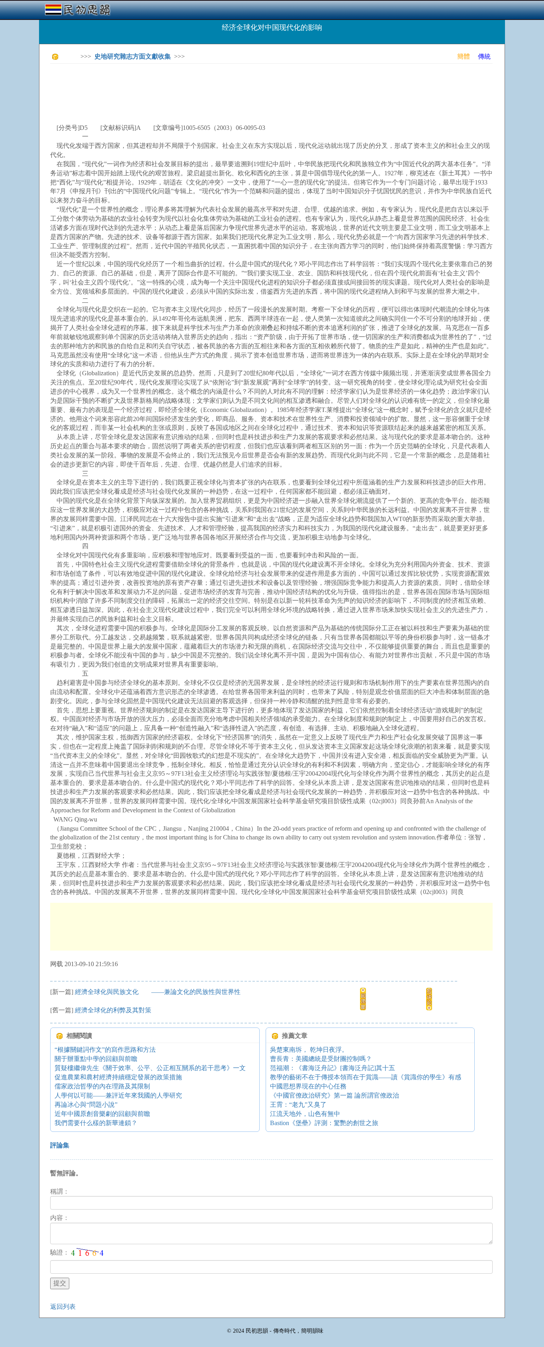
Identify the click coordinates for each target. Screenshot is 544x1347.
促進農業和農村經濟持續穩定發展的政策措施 (118, 1077)
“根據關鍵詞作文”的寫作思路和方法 (105, 1049)
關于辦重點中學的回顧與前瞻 (96, 1058)
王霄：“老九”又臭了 (298, 1104)
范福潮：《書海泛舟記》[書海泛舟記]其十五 (332, 1068)
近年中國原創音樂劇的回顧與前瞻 (102, 1113)
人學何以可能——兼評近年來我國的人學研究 (118, 1095)
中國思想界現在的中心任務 (308, 1086)
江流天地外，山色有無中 (305, 1113)
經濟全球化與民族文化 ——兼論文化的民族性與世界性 (158, 991)
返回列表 (63, 1306)
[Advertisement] (195, 88)
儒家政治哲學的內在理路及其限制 (102, 1086)
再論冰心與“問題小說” (86, 1104)
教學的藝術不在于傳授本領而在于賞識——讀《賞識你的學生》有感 (365, 1077)
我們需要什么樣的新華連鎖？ (96, 1123)
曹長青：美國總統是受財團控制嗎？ (321, 1058)
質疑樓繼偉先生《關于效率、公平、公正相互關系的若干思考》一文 (150, 1068)
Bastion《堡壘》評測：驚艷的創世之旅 (324, 1123)
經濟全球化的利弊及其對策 (113, 1010)
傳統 (484, 56)
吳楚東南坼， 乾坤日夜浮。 (309, 1049)
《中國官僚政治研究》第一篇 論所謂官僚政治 (334, 1095)
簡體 (463, 56)
